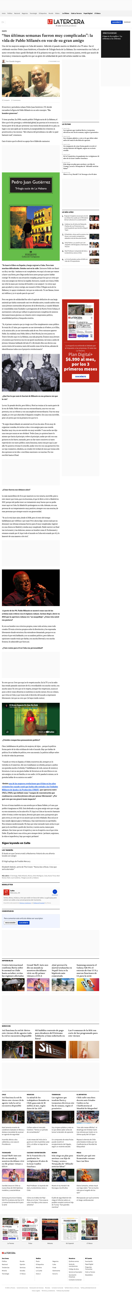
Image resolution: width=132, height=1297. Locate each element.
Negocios (25, 13)
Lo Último (65, 13)
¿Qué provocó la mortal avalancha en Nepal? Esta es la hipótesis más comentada (62, 970)
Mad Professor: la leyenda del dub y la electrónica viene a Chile (76, 252)
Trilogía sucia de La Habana (30, 878)
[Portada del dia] (80, 339)
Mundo (51, 13)
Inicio (4, 13)
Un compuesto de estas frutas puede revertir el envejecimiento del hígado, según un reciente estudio (79, 148)
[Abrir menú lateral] (3, 22)
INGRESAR (127, 22)
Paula (79, 1153)
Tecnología (33, 13)
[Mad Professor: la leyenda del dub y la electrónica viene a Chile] (94, 253)
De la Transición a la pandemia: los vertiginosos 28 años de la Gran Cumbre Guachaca (81, 157)
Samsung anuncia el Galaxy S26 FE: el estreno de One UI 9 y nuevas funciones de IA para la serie (87, 970)
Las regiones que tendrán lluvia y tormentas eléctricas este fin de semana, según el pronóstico (80, 131)
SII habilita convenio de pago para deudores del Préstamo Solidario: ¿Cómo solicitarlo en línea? (50, 1034)
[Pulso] (30, 1241)
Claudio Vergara (14, 61)
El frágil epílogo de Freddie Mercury (16, 861)
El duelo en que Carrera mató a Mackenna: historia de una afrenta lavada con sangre (28, 854)
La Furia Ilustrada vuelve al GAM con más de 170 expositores (76, 260)
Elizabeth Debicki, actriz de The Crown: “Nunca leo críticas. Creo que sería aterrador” (29, 868)
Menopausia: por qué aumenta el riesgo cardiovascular (88, 1199)
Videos (57, 13)
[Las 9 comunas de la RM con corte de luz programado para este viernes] (83, 1049)
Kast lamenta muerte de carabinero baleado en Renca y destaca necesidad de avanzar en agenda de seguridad (13, 1130)
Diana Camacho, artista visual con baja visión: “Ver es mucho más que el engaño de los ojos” (88, 1189)
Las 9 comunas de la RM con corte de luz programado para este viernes (83, 1033)
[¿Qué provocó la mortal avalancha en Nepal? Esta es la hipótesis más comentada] (63, 984)
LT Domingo (13, 876)
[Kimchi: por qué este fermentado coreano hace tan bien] (88, 1175)
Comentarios (16, 100)
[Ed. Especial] (69, 1241)
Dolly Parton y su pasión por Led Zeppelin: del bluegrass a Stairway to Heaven (76, 245)
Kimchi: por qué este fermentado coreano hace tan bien (86, 1158)
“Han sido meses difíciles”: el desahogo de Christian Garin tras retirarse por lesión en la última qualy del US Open (87, 1130)
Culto (4, 31)
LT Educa (97, 13)
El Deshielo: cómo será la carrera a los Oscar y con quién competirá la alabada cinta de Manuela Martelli (77, 236)
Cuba (45, 876)
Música (30, 876)
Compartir (7, 100)
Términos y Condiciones (25, 903)
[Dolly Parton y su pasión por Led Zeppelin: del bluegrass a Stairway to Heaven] (94, 245)
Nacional (17, 13)
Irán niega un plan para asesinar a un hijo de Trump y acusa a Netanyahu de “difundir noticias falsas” (80, 166)
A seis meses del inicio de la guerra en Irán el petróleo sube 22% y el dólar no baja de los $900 (38, 1143)
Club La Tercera (76, 13)
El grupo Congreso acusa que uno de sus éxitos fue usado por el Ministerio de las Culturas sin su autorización (76, 218)
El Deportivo (43, 13)
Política (9, 13)
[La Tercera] (10, 1241)
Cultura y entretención (36, 1153)
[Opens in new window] (50, 1241)
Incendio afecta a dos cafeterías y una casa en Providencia (10, 1141)
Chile (4, 1095)
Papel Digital (88, 13)
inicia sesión (10, 923)
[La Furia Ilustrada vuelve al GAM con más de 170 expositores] (94, 261)
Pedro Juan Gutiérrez (13, 878)
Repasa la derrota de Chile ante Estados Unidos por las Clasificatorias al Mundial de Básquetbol (87, 1143)
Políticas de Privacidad (38, 903)
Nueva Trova (52, 876)
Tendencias (56, 1095)
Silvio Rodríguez (38, 876)
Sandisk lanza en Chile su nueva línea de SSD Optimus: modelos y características (12, 1187)
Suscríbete (24, 923)
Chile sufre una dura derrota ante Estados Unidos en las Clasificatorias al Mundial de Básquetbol (87, 1103)
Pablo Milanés (22, 876)
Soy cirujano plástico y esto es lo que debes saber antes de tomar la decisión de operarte (80, 139)
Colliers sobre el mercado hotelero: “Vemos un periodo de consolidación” (37, 1129)
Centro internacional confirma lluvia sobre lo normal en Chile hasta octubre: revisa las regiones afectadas (13, 970)
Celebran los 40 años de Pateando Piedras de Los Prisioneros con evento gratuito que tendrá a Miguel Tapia (76, 227)
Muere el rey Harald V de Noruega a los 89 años (80, 174)
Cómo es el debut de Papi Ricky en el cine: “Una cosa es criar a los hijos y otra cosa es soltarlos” (37, 1201)
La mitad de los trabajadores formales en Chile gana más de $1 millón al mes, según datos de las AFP (38, 1103)
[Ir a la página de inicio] (66, 22)
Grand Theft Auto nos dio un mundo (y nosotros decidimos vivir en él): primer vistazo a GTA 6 (37, 970)
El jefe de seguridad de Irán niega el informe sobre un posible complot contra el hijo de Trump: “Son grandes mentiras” (63, 1202)
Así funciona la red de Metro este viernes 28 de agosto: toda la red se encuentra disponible (17, 1033)
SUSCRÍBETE (80, 376)
